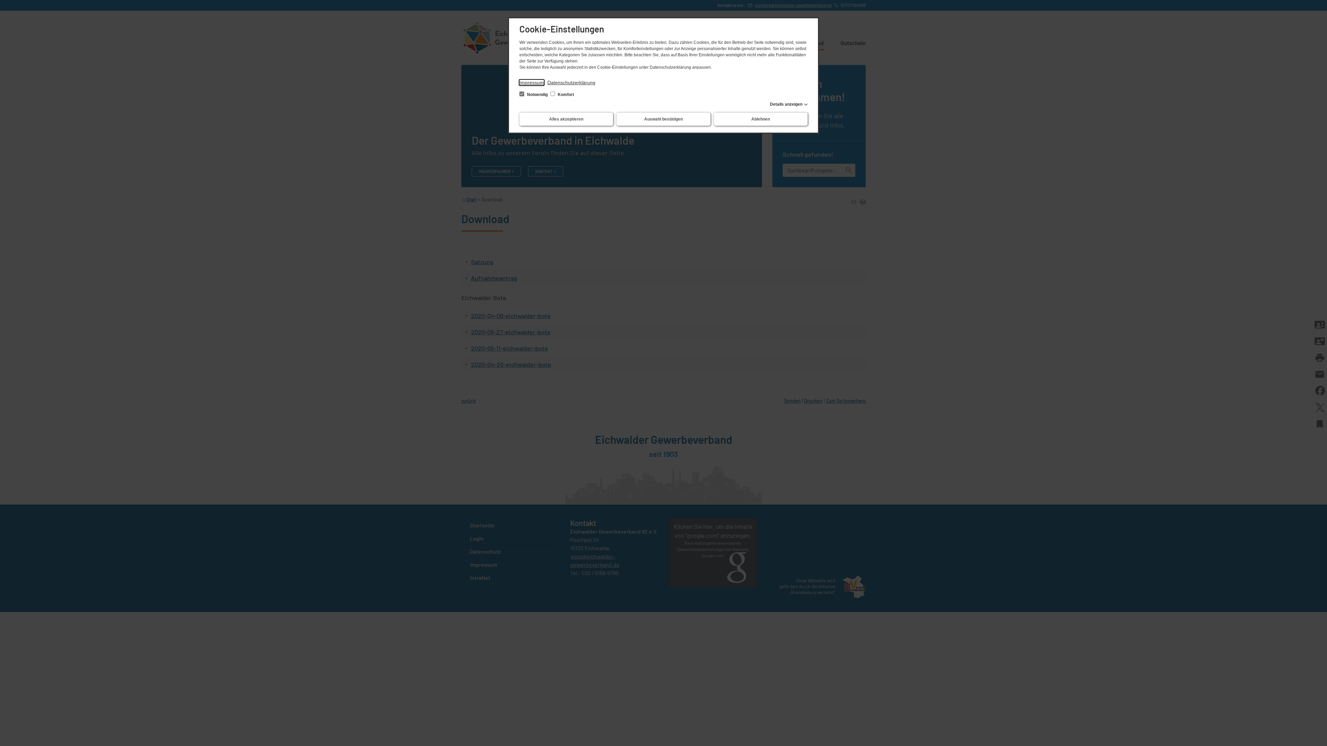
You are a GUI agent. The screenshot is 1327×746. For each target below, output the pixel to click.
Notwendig (537, 94)
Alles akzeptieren (566, 119)
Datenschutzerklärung (571, 82)
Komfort (565, 94)
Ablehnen (760, 119)
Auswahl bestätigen (663, 119)
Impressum (531, 82)
